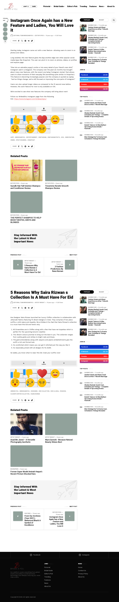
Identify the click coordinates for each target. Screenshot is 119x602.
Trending (47, 577)
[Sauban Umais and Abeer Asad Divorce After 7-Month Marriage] (83, 27)
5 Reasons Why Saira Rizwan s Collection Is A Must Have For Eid (32, 269)
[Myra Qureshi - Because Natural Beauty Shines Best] (61, 424)
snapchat (31, 140)
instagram (42, 137)
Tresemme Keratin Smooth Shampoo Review (57, 187)
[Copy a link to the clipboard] (32, 40)
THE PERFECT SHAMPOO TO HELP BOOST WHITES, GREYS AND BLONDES (25, 220)
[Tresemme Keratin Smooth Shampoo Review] (61, 170)
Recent (101, 20)
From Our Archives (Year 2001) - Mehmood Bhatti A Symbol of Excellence (32, 520)
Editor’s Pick (39, 36)
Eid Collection (44, 391)
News (13, 140)
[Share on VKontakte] (28, 40)
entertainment (32, 137)
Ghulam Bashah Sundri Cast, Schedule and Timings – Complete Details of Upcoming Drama (98, 40)
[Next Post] (69, 265)
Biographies (14, 469)
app (12, 137)
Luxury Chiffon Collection (20, 394)
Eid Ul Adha (55, 391)
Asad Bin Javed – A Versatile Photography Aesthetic (22, 440)
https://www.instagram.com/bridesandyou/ (30, 99)
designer (34, 391)
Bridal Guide (48, 570)
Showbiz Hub (92, 25)
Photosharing (21, 140)
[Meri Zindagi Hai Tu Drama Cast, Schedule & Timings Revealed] (83, 60)
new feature (70, 137)
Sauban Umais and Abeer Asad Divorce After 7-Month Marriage (98, 29)
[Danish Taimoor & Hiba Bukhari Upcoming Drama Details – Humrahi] (83, 49)
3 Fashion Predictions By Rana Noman (57, 269)
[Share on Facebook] (18, 40)
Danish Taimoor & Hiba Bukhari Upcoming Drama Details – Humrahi (97, 51)
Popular (87, 20)
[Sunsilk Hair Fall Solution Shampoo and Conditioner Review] (26, 170)
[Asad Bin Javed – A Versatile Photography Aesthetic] (26, 424)
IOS (63, 137)
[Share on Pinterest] (25, 40)
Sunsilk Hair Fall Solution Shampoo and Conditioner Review (25, 187)
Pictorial (47, 567)
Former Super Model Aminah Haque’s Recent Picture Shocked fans (26, 472)
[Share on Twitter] (22, 40)
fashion (63, 391)
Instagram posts (54, 137)
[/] (94, 75)
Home (80, 567)
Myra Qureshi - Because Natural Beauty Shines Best (59, 440)
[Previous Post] (18, 265)
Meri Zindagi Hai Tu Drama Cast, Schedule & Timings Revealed (97, 61)
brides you (14, 391)
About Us (47, 586)
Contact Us (82, 570)
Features (27, 513)
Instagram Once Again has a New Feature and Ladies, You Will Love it (56, 522)
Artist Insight (29, 261)
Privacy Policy (83, 574)
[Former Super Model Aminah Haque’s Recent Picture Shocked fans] (26, 456)
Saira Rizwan (35, 394)
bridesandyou (20, 137)
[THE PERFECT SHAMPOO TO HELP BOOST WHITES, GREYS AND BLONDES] (26, 202)
